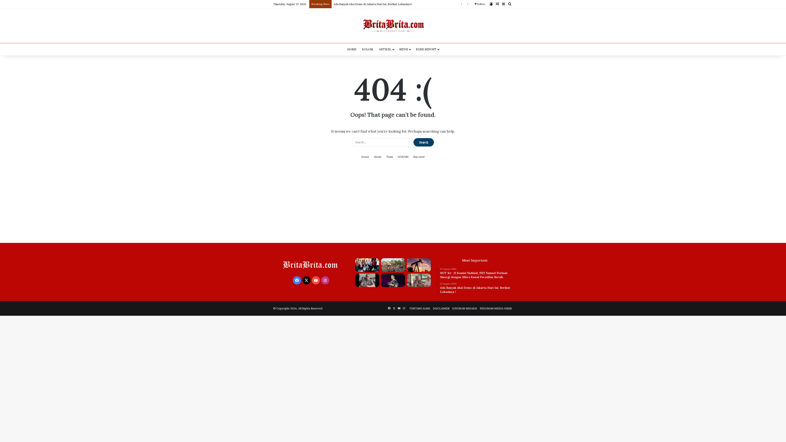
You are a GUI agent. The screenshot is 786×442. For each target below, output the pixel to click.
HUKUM (403, 156)
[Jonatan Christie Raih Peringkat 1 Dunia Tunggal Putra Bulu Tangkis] (393, 280)
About (378, 156)
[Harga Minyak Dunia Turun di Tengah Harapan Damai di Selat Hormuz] (419, 265)
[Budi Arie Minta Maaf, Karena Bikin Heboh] (367, 280)
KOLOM (367, 49)
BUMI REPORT (426, 49)
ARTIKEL (385, 49)
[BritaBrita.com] (393, 26)
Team (389, 156)
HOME (351, 49)
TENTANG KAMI (419, 308)
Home (365, 156)
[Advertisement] (393, 204)
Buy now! (419, 156)
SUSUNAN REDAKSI (464, 308)
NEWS (403, 49)
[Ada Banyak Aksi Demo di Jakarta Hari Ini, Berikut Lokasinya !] (393, 265)
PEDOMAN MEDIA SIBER (496, 308)
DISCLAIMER (441, 308)
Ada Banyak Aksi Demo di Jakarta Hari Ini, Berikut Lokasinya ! (373, 4)
